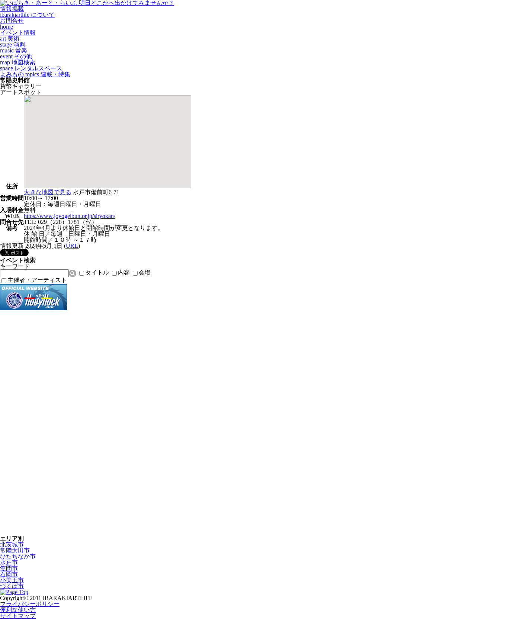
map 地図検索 (17, 62)
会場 (145, 272)
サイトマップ (18, 616)
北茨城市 (12, 544)
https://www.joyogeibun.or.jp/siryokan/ (69, 216)
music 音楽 (13, 50)
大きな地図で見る (47, 192)
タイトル (97, 272)
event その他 (16, 56)
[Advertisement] (30, 423)
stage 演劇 (12, 44)
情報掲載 (12, 9)
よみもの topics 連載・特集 (35, 74)
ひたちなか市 (18, 556)
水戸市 (9, 562)
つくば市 (12, 586)
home (6, 26)
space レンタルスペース (31, 68)
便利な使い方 (18, 610)
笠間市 (9, 568)
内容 (124, 272)
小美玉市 (12, 580)
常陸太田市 (15, 550)
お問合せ (12, 20)
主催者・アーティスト (37, 280)
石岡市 (9, 574)
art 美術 (9, 38)
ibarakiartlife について (27, 15)
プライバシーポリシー (30, 604)
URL (72, 246)
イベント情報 (18, 32)
